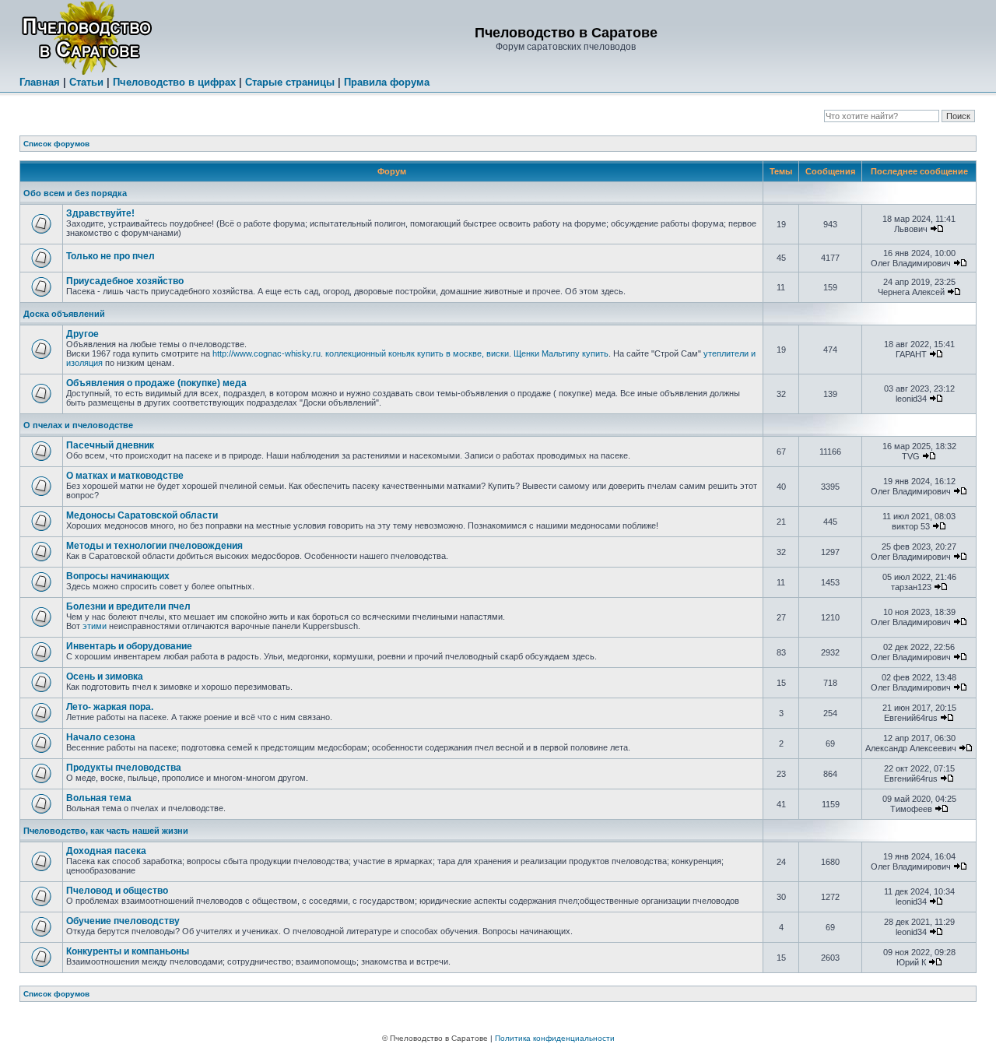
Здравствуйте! (100, 213)
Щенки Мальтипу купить (561, 353)
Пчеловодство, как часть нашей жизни (105, 830)
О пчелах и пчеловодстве (78, 425)
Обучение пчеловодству (123, 921)
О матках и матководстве (125, 475)
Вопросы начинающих (118, 576)
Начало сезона (100, 737)
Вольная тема (99, 798)
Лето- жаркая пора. (109, 706)
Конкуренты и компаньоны (127, 951)
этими (94, 626)
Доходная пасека (106, 850)
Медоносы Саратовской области (142, 515)
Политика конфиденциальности (555, 1038)
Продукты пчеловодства (123, 767)
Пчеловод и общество (117, 890)
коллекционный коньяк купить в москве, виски (417, 353)
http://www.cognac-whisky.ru (266, 353)
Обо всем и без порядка (75, 193)
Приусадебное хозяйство (125, 281)
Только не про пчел (110, 256)
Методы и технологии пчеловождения (154, 545)
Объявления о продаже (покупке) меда (156, 383)
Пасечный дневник (110, 445)
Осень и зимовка (104, 676)
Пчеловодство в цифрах (174, 82)
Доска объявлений (64, 313)
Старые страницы (290, 82)
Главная (39, 82)
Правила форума (387, 82)
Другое (82, 334)
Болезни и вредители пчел (128, 606)
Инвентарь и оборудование (129, 646)
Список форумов (56, 143)
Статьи (86, 82)
